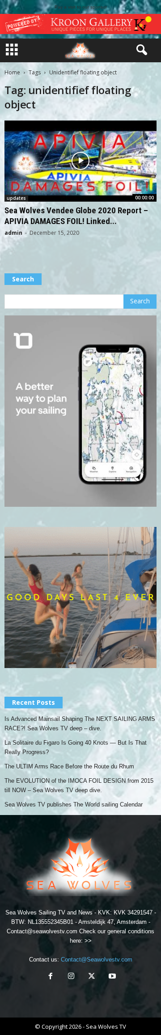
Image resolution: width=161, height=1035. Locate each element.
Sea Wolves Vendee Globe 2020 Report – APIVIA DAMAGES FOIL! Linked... (76, 215)
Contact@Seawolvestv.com (96, 959)
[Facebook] (50, 977)
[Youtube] (111, 977)
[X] (91, 977)
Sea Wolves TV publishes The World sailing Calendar (73, 804)
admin (13, 233)
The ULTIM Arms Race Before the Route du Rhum (69, 766)
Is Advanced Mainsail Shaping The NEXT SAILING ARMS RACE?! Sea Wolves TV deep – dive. (79, 724)
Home (12, 72)
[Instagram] (71, 977)
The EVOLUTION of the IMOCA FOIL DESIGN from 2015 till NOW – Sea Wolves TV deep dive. (78, 785)
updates (16, 198)
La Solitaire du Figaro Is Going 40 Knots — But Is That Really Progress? (75, 747)
